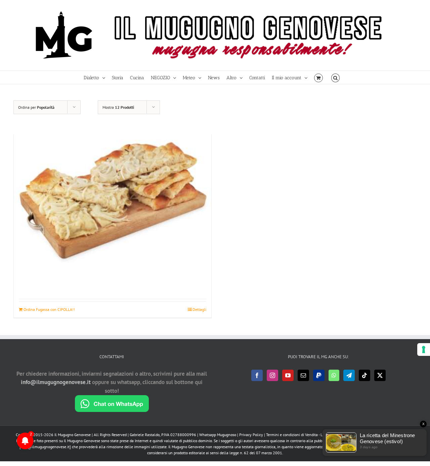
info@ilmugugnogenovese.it (56, 382)
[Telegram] (349, 375)
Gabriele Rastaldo (145, 434)
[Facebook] (257, 375)
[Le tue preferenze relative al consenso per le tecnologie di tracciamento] (423, 349)
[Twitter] (380, 375)
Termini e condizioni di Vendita (292, 434)
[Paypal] (319, 375)
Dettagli (199, 309)
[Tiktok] (364, 375)
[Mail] (303, 375)
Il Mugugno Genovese (72, 434)
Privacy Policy (251, 434)
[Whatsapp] (334, 375)
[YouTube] (288, 375)
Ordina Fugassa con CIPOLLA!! (49, 309)
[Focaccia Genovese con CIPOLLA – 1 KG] (112, 199)
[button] (335, 77)
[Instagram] (272, 375)
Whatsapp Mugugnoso (218, 434)
